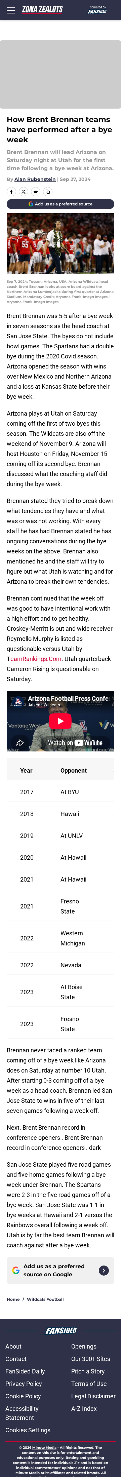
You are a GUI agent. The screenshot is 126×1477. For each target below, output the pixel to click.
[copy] (47, 191)
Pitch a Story (88, 1371)
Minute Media (44, 1447)
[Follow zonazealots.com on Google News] (104, 1271)
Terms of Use (89, 1383)
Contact (16, 1358)
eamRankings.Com (35, 658)
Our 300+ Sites (90, 1358)
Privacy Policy (23, 1383)
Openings (83, 1346)
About (13, 1346)
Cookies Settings (27, 1430)
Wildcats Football (45, 1299)
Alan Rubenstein (35, 179)
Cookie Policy (23, 1396)
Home (13, 1299)
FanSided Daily (25, 1371)
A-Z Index (84, 1408)
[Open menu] (11, 10)
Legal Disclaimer (93, 1396)
